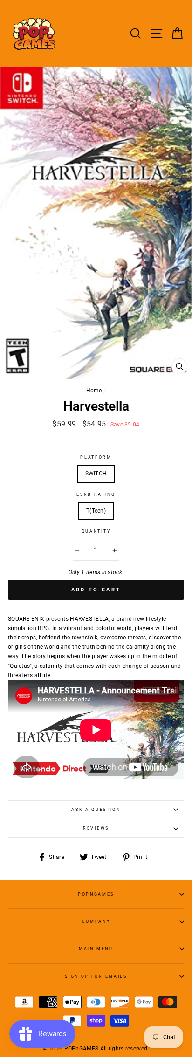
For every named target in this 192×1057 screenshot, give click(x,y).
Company (96, 921)
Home (94, 390)
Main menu (96, 949)
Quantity (96, 531)
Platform (95, 457)
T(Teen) (96, 511)
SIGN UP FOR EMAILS (96, 976)
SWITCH (96, 473)
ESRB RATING (95, 494)
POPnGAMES (96, 894)
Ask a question (96, 809)
